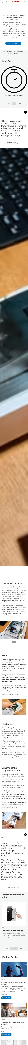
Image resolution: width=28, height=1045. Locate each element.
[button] (8, 103)
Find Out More (6, 997)
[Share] (25, 112)
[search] (6, 2)
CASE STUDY (14, 12)
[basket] (2, 2)
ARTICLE (3, 979)
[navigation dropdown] (25, 2)
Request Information (13, 43)
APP (3, 927)
